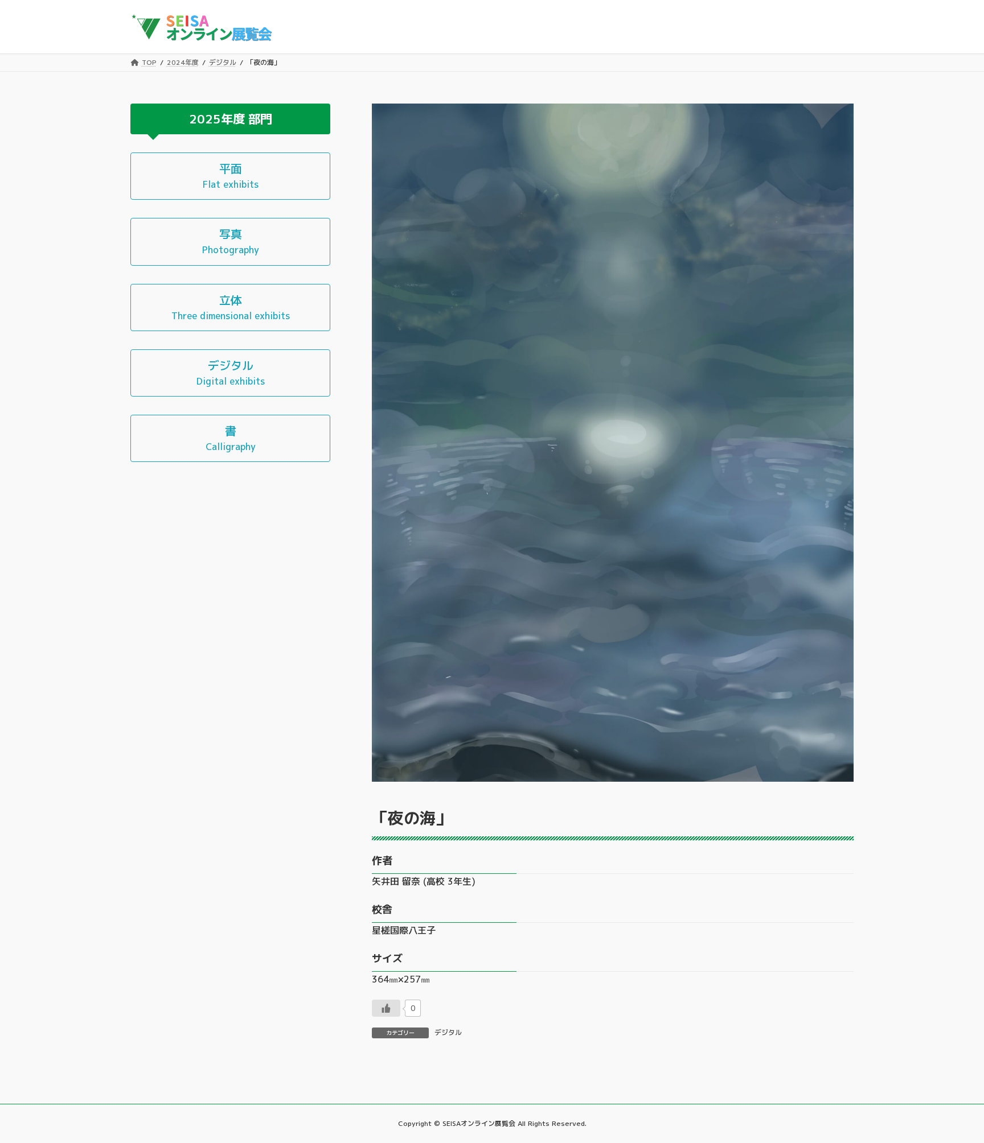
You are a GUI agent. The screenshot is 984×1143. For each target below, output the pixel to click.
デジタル (448, 1032)
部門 (260, 118)
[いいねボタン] (386, 1008)
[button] (230, 176)
